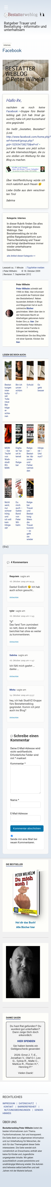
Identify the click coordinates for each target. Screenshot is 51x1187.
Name (14, 800)
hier (32, 321)
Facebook (12, 111)
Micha (13, 689)
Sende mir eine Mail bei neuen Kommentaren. (23, 841)
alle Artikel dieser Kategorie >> (21, 256)
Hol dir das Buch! (25, 922)
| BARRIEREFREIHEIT (25, 1106)
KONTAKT (8, 1106)
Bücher (30, 308)
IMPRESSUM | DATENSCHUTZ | (20, 1103)
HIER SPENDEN (26, 1041)
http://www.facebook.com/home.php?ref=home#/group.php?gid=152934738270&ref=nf (28, 140)
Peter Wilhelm (23, 284)
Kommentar (18, 763)
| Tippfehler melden (35, 267)
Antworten (14, 597)
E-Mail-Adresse (19, 813)
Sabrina (13, 655)
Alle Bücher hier (25, 927)
